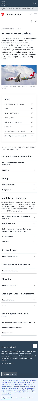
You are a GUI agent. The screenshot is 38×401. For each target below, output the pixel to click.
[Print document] (32, 21)
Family (7, 108)
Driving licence (9, 118)
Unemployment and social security (15, 136)
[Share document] (36, 21)
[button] (35, 346)
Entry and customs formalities (14, 104)
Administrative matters (12, 113)
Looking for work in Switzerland (15, 131)
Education (8, 127)
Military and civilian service (13, 122)
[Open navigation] (35, 14)
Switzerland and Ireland (13, 14)
